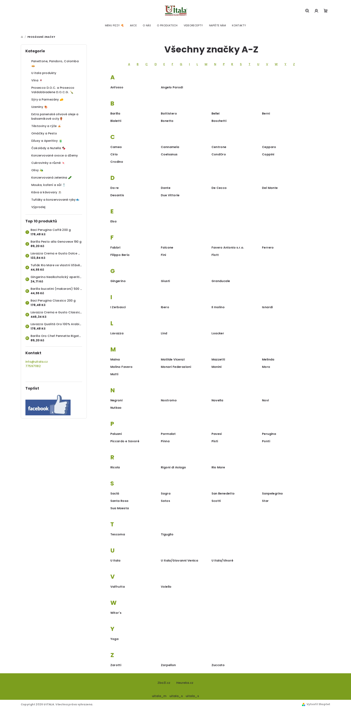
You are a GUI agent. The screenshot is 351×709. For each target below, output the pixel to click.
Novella (217, 400)
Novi (265, 400)
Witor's (116, 613)
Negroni (116, 400)
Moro (266, 367)
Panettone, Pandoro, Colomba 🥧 (55, 63)
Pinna (165, 441)
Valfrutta (117, 587)
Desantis (117, 195)
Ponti (266, 441)
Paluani (116, 434)
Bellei (216, 113)
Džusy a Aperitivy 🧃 (46, 141)
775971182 (33, 366)
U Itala (115, 560)
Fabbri (115, 247)
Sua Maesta (119, 508)
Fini (163, 255)
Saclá (114, 493)
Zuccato (218, 665)
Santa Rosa (119, 501)
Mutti (114, 374)
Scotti (216, 501)
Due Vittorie (170, 195)
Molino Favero (121, 367)
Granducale (221, 281)
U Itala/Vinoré (222, 560)
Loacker (218, 333)
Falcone (167, 247)
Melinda (268, 359)
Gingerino (118, 281)
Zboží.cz (164, 683)
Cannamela (170, 147)
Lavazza (117, 333)
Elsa (113, 221)
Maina (115, 359)
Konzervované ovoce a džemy (54, 155)
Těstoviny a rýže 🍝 (46, 126)
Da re (114, 188)
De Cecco (219, 188)
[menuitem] (114, 25)
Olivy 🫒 (37, 170)
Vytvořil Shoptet (318, 704)
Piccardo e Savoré (124, 441)
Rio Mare (218, 467)
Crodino (116, 162)
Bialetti (115, 121)
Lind (164, 333)
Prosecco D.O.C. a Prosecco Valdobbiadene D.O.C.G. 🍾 (52, 90)
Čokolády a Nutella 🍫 (48, 148)
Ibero (165, 307)
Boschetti (219, 121)
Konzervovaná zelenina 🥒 (51, 177)
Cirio (114, 154)
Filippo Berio (120, 255)
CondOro (219, 154)
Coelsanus (169, 154)
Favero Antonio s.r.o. (228, 247)
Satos (165, 501)
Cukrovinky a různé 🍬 (48, 163)
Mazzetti (218, 359)
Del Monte (270, 188)
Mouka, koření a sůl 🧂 (48, 185)
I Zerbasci (118, 307)
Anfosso (116, 87)
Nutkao (116, 408)
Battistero (169, 113)
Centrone (219, 147)
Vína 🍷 (37, 80)
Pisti (215, 441)
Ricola (115, 467)
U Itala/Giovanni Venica (179, 560)
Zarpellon (168, 665)
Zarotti (115, 665)
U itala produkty (43, 73)
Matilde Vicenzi (173, 359)
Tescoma (117, 534)
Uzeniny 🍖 (39, 107)
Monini (217, 367)
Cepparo (269, 147)
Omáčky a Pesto (44, 133)
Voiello (166, 587)
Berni (266, 113)
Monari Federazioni (176, 367)
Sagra (165, 493)
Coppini (268, 154)
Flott (215, 255)
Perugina (269, 434)
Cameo (116, 147)
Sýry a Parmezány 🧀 (47, 99)
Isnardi (267, 307)
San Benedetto (223, 493)
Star (265, 501)
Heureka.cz (184, 683)
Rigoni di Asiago (173, 467)
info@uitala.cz (36, 362)
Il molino (218, 307)
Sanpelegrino (272, 493)
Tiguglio (167, 534)
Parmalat (168, 434)
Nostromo (169, 400)
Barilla (115, 113)
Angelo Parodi (172, 87)
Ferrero (268, 247)
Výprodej (38, 207)
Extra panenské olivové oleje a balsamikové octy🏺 (54, 116)
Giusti (165, 281)
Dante (165, 188)
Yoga (114, 639)
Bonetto (167, 121)
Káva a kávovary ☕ (46, 192)
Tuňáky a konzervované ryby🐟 (55, 200)
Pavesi (217, 434)
